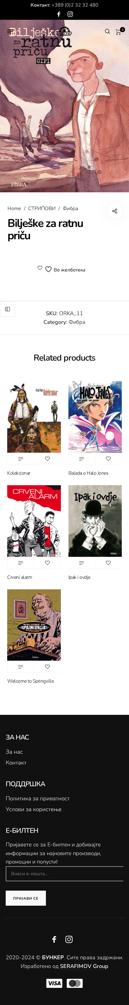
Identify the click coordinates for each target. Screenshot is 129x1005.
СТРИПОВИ (42, 208)
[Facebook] (59, 14)
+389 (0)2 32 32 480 (75, 5)
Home (14, 208)
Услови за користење (34, 809)
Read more (20, 459)
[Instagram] (70, 14)
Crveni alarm (19, 577)
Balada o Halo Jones (88, 473)
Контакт (16, 763)
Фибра (70, 208)
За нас (14, 752)
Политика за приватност (38, 798)
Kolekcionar (18, 473)
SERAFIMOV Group (84, 966)
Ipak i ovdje (79, 577)
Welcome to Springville (30, 681)
